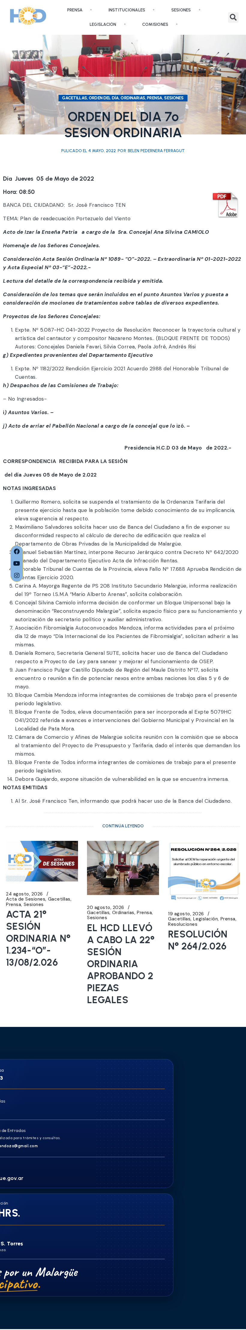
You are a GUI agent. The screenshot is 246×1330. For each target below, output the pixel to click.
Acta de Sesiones (25, 899)
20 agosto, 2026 (105, 907)
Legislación (103, 24)
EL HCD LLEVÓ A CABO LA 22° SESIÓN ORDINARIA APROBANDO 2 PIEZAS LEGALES (120, 964)
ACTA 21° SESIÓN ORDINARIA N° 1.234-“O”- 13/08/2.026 (38, 938)
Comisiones (155, 24)
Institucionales (127, 10)
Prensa (75, 10)
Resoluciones (182, 924)
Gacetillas (59, 899)
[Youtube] (17, 564)
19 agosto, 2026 (186, 913)
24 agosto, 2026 (24, 894)
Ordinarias (123, 912)
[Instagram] (17, 576)
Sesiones (181, 10)
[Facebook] (17, 552)
